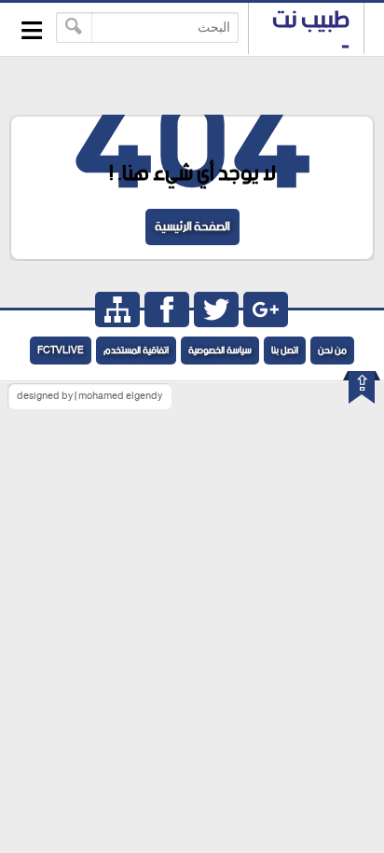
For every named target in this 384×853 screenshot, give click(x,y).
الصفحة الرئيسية (192, 227)
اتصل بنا (284, 350)
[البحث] (74, 27)
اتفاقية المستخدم (136, 350)
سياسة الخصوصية (220, 350)
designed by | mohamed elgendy (89, 396)
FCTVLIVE (60, 350)
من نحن (332, 350)
